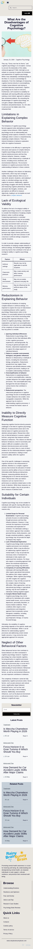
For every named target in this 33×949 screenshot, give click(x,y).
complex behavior (16, 195)
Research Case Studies (10, 904)
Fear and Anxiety (8, 896)
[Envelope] (7, 2)
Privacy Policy (8, 933)
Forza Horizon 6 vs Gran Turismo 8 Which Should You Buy (15, 749)
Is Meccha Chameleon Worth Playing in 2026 (15, 730)
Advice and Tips (8, 743)
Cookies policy (8, 926)
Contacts (6, 922)
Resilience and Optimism (11, 892)
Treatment (6, 725)
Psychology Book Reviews (11, 907)
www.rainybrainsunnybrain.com (16, 941)
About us (6, 918)
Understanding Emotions (11, 888)
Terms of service (8, 930)
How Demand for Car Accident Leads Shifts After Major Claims (15, 770)
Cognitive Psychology (23, 60)
